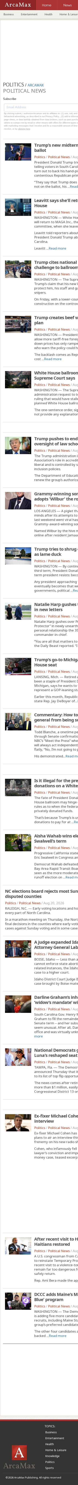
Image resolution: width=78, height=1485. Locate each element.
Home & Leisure (55, 1450)
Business (9, 14)
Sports (49, 1468)
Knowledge (52, 1456)
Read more (57, 248)
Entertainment (29, 14)
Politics (39, 157)
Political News (59, 157)
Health (48, 14)
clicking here (24, 129)
